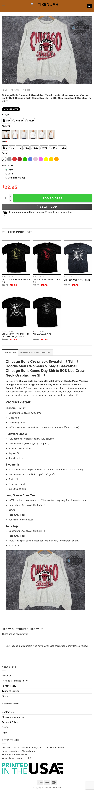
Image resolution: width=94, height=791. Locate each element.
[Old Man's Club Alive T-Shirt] (78, 257)
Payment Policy (10, 722)
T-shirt (26, 90)
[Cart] (89, 6)
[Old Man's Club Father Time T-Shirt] (16, 257)
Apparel (15, 90)
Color (5, 153)
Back (10, 174)
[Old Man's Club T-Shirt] (47, 312)
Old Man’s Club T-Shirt (43, 334)
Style (6, 126)
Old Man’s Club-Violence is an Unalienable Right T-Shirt (15, 335)
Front (10, 169)
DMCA (5, 727)
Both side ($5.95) (16, 178)
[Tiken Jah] (47, 6)
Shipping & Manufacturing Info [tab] (35, 352)
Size (4, 141)
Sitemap (6, 696)
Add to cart (53, 198)
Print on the (8, 165)
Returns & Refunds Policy (15, 680)
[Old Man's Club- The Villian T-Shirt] (47, 257)
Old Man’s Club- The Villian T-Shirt (46, 280)
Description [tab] (10, 352)
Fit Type (6, 114)
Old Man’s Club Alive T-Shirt (77, 280)
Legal (4, 732)
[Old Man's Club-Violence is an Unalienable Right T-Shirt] (16, 312)
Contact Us (8, 712)
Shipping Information (13, 717)
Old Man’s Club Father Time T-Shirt (16, 280)
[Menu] (3, 6)
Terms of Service (10, 691)
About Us (6, 675)
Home (4, 90)
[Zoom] (5, 80)
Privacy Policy (9, 686)
